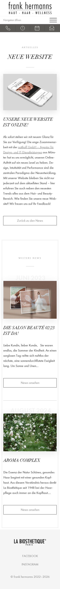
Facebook (30, 556)
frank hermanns (23, 577)
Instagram (30, 564)
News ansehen (30, 383)
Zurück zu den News (30, 220)
